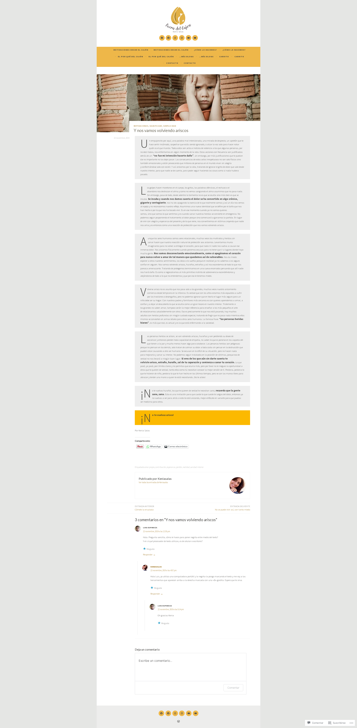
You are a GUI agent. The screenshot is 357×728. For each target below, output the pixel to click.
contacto (172, 63)
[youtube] (188, 38)
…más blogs (186, 56)
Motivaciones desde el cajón (130, 50)
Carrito (224, 56)
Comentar (233, 687)
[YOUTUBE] (188, 713)
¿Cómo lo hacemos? (205, 50)
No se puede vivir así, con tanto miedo (232, 508)
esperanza (171, 467)
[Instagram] (175, 38)
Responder (147, 554)
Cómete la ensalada (144, 508)
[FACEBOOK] (161, 713)
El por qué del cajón (130, 56)
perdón (179, 467)
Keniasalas (156, 567)
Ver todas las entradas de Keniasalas (153, 482)
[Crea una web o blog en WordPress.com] (178, 722)
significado (155, 126)
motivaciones (141, 126)
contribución (160, 467)
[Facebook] (162, 38)
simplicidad (169, 126)
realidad (186, 467)
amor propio (149, 467)
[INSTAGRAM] (175, 713)
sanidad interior (197, 467)
